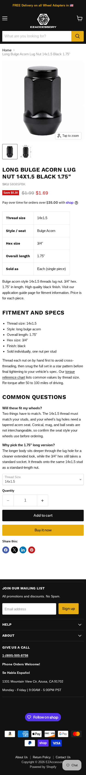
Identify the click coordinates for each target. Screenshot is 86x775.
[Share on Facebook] (5, 549)
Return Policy (42, 757)
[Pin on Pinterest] (31, 549)
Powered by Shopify (43, 767)
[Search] (77, 36)
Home (6, 50)
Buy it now (43, 530)
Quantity (8, 490)
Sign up (68, 608)
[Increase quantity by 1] (42, 500)
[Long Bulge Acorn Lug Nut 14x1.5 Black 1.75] (10, 151)
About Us (21, 757)
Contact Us (63, 757)
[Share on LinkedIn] (22, 549)
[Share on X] (14, 549)
